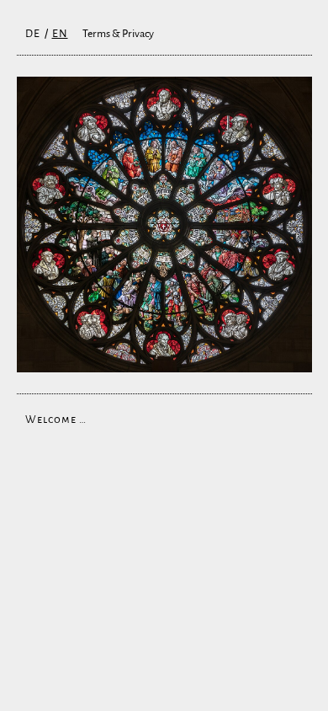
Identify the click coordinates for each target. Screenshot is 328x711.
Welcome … (56, 419)
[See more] (164, 224)
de (32, 34)
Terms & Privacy (118, 34)
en (60, 34)
